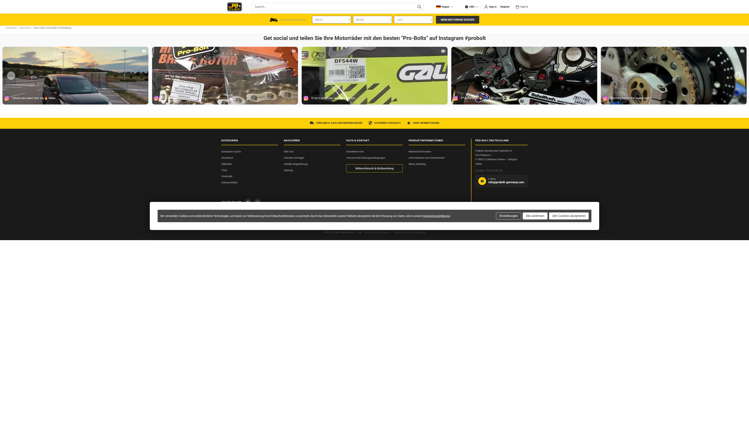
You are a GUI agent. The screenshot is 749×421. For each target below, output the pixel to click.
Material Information (420, 151)
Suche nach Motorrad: (293, 19)
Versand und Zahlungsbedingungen (365, 157)
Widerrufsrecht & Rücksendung (374, 168)
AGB (359, 232)
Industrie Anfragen (294, 157)
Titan (224, 170)
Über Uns (289, 151)
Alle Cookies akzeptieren (569, 216)
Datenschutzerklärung (436, 216)
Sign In (493, 6)
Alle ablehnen (535, 216)
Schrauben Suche (231, 151)
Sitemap (288, 170)
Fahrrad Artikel (229, 182)
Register (505, 6)
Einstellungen (508, 216)
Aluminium (227, 157)
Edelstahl (226, 164)
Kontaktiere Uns (355, 151)
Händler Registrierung (296, 164)
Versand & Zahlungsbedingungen (339, 122)
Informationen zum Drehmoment (427, 157)
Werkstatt (226, 176)
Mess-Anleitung (417, 164)
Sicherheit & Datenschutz (377, 232)
